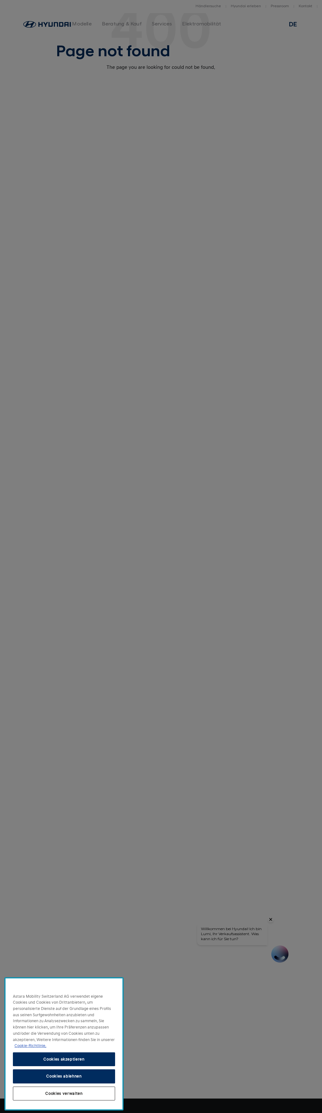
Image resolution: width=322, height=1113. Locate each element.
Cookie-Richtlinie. (30, 1045)
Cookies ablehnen (64, 1076)
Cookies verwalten (63, 1093)
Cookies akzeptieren (63, 1059)
